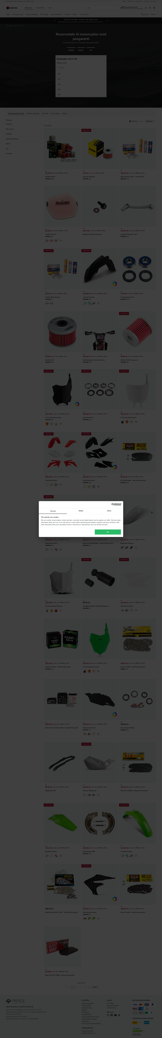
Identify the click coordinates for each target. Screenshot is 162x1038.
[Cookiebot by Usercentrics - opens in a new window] (113, 504)
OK (108, 532)
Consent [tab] (53, 511)
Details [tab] (81, 510)
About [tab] (109, 510)
